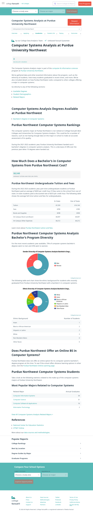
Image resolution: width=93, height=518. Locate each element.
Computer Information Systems (24, 396)
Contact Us (29, 502)
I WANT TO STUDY (19, 471)
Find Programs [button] (84, 4)
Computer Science (19, 400)
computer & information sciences (65, 68)
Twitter (57, 497)
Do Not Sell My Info (74, 505)
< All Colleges (25, 3)
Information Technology (21, 407)
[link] (17, 33)
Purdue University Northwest (32, 71)
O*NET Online (18, 428)
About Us (29, 497)
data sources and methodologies (37, 432)
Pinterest (58, 500)
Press (27, 500)
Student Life (51, 33)
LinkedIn (58, 505)
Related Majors (19, 97)
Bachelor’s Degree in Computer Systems (28, 119)
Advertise (43, 502)
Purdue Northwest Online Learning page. (39, 366)
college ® (12, 4)
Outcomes (74, 33)
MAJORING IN (46, 471)
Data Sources (44, 497)
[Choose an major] (52, 11)
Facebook (58, 502)
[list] (17, 33)
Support (28, 505)
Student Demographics (22, 94)
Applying (26, 33)
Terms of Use (74, 497)
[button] (74, 22)
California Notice (75, 502)
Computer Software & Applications (25, 403)
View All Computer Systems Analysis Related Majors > (32, 414)
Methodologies (44, 500)
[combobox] (64, 4)
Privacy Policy (74, 500)
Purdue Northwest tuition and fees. (39, 228)
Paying (61, 33)
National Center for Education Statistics (28, 425)
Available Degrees (20, 91)
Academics (38, 33)
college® (16, 502)
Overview (14, 33)
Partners (42, 505)
